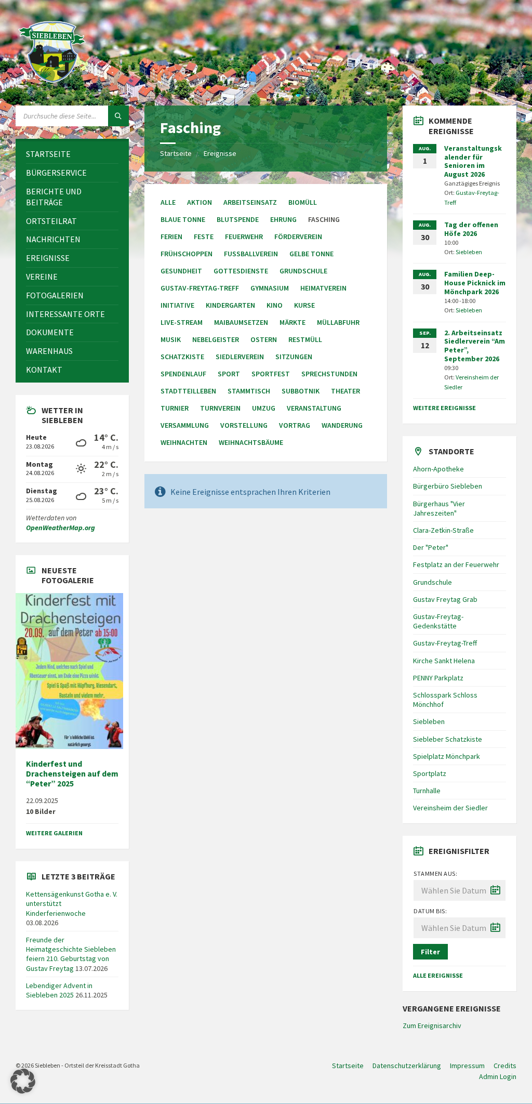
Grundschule (303, 270)
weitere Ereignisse (444, 408)
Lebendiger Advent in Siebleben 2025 (59, 990)
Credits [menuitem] (505, 1065)
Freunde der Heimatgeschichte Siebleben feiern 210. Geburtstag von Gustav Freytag (71, 954)
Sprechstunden (329, 373)
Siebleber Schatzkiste (447, 739)
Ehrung (283, 219)
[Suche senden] (118, 116)
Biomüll (302, 202)
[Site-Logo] (52, 85)
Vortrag (294, 425)
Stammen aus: (435, 873)
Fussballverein (251, 253)
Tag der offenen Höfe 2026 (471, 229)
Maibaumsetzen (241, 322)
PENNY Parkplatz (438, 677)
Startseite (176, 153)
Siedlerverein (240, 356)
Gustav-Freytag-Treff (200, 288)
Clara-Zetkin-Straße (443, 530)
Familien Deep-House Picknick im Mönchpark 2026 (475, 282)
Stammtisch (249, 391)
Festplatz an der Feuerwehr (456, 564)
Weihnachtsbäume (251, 442)
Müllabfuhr (338, 322)
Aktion (199, 202)
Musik (171, 339)
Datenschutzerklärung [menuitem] (407, 1065)
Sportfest (270, 373)
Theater (345, 391)
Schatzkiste (182, 356)
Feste (204, 236)
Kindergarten (230, 305)
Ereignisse (220, 153)
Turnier (175, 408)
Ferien (171, 236)
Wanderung (342, 425)
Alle (168, 202)
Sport (229, 373)
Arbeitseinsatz (250, 202)
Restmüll (305, 339)
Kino (275, 305)
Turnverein (220, 408)
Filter (430, 951)
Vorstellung (244, 425)
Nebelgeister (215, 339)
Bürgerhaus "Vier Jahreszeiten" (439, 508)
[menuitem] (72, 154)
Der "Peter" (430, 547)
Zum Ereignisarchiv (432, 1025)
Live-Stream (182, 322)
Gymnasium (269, 288)
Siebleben (469, 252)
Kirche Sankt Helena (444, 660)
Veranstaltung (314, 408)
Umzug (263, 408)
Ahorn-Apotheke (438, 469)
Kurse (304, 305)
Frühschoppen (186, 253)
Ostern (263, 339)
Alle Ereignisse (438, 975)
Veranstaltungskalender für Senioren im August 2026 (473, 161)
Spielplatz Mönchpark (446, 756)
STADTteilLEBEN (188, 391)
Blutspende (238, 219)
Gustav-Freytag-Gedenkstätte (438, 621)
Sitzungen (293, 356)
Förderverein (298, 236)
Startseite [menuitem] (348, 1065)
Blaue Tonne (183, 219)
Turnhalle (427, 790)
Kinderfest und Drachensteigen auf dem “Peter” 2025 (72, 773)
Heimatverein (323, 288)
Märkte (292, 322)
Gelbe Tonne (311, 253)
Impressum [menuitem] (467, 1065)
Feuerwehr (244, 236)
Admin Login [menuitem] (497, 1076)
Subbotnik (301, 391)
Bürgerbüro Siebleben (447, 486)
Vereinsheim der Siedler (450, 807)
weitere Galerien (54, 833)
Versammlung (185, 425)
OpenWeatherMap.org (60, 527)
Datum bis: (430, 911)
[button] (23, 1081)
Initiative (177, 305)
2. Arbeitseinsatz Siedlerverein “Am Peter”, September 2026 (474, 345)
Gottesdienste (241, 270)
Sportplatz (429, 773)
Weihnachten (184, 442)
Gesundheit (181, 270)
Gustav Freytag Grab (445, 599)
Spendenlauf (183, 373)
